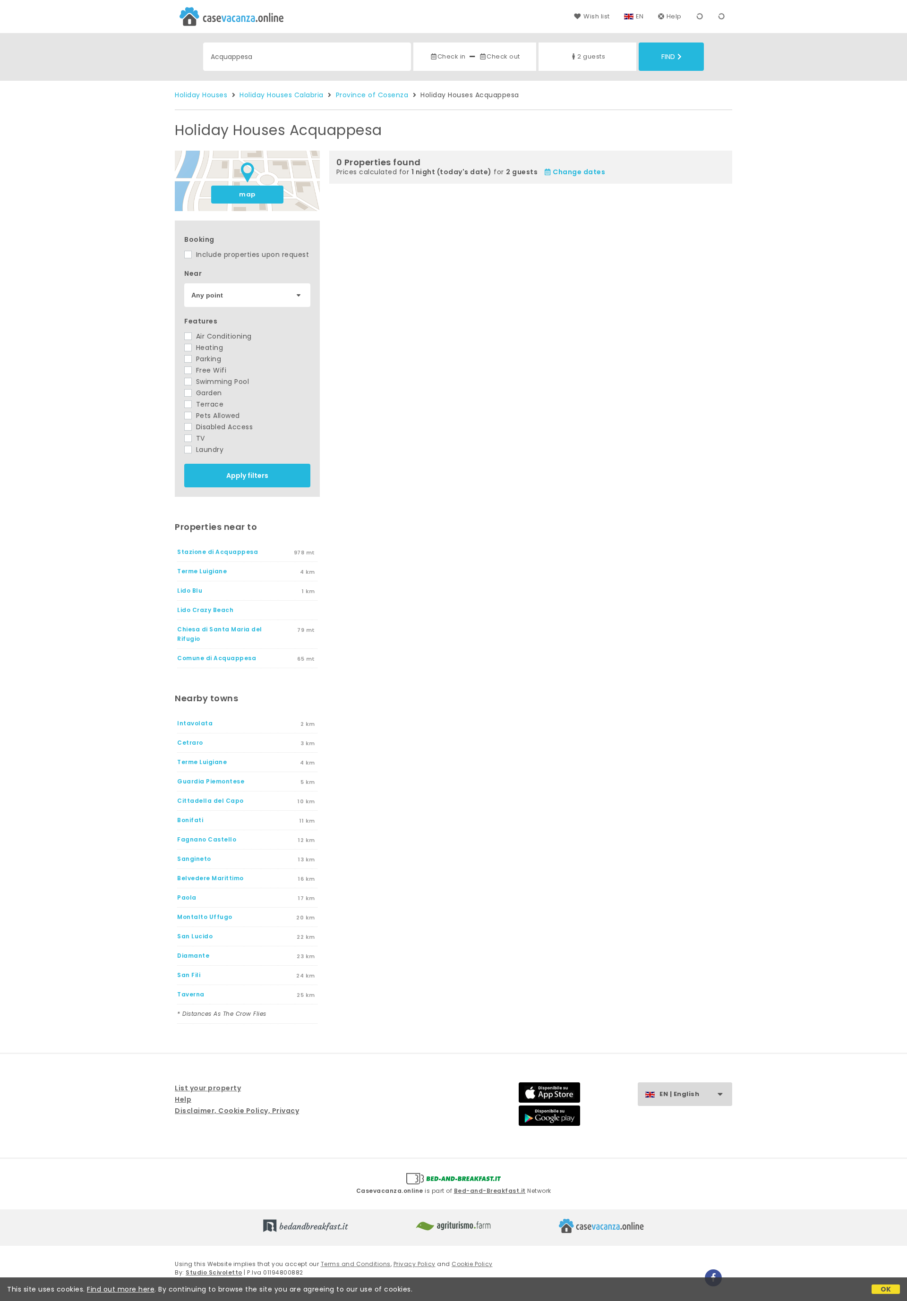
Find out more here (120, 1289)
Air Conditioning (223, 336)
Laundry (208, 449)
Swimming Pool (221, 381)
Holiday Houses (201, 95)
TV (199, 438)
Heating (208, 347)
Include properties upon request (251, 254)
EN (640, 16)
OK (886, 1289)
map (247, 194)
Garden (208, 393)
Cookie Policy (472, 1264)
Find (668, 56)
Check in (451, 56)
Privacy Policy (415, 1264)
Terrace (208, 404)
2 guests (591, 56)
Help (674, 16)
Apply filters (247, 475)
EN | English (679, 1093)
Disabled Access (223, 427)
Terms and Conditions (356, 1264)
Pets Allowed (217, 415)
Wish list (596, 16)
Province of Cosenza (372, 95)
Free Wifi (210, 370)
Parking (207, 359)
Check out (503, 56)
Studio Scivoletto (214, 1272)
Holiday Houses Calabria (282, 95)
